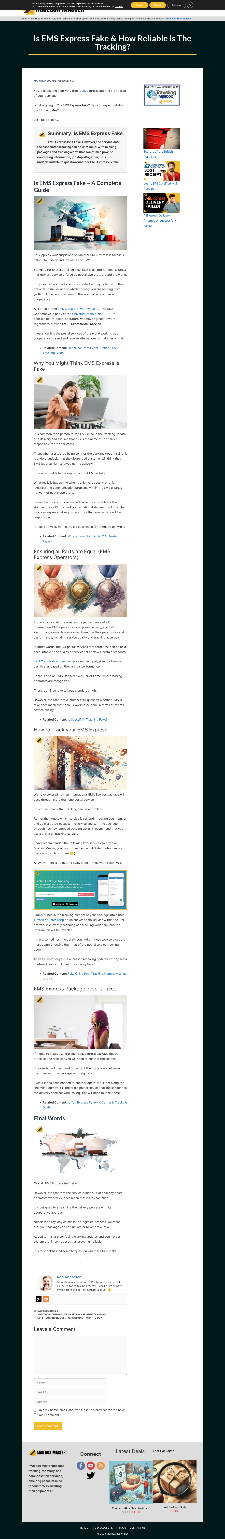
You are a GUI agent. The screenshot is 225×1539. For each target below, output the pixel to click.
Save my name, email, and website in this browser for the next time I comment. (80, 1412)
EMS (83, 90)
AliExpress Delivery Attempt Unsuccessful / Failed (159, 220)
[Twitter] (39, 1299)
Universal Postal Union (87, 314)
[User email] (46, 1299)
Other (54, 1310)
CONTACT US (138, 1527)
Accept (139, 5)
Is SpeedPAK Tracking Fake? (87, 719)
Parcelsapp (56, 920)
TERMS (84, 1527)
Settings (176, 5)
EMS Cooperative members (53, 661)
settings (119, 6)
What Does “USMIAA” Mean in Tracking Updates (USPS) (71, 1314)
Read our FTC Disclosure (179, 18)
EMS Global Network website (78, 308)
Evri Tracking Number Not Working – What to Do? (69, 1317)
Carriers (43, 1310)
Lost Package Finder (175, 1507)
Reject (157, 5)
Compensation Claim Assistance (131, 1508)
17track (39, 920)
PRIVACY (121, 1527)
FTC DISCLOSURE (102, 1527)
